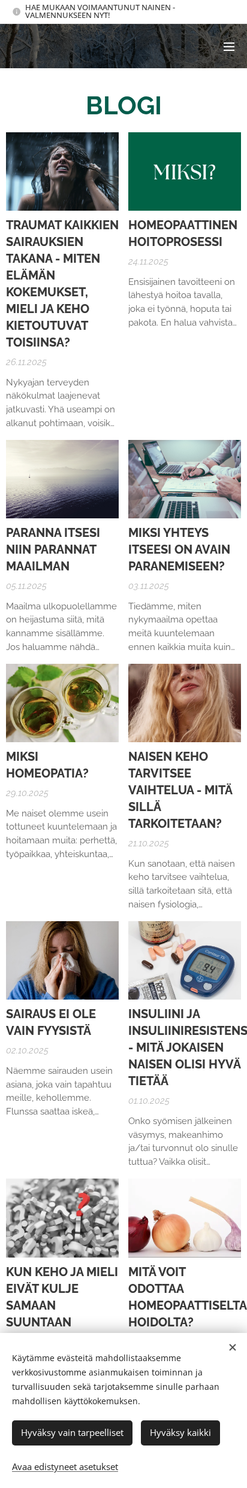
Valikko (229, 46)
